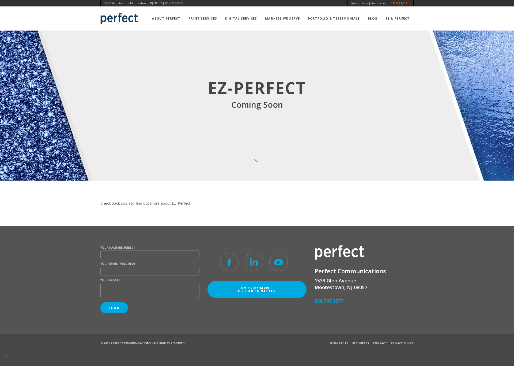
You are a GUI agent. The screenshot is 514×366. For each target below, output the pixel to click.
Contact (399, 3)
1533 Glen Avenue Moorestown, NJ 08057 (132, 3)
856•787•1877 (174, 3)
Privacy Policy (402, 343)
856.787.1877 (329, 301)
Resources (378, 3)
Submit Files (359, 3)
